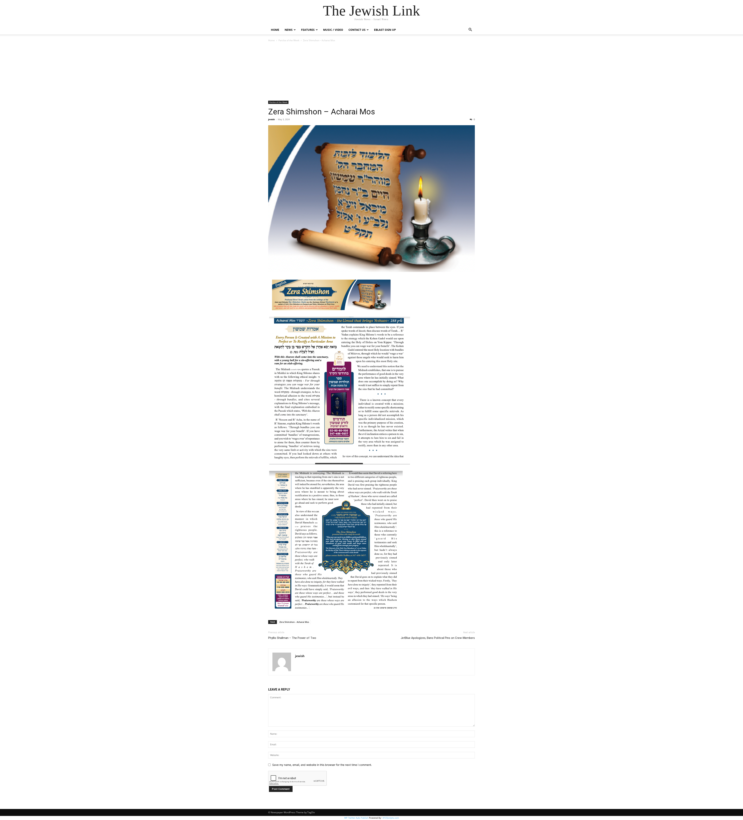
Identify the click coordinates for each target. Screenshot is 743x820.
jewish (271, 119)
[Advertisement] (371, 72)
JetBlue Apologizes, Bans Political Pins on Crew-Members (438, 638)
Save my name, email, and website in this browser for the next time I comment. (322, 764)
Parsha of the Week (288, 40)
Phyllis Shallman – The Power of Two (292, 638)
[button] (470, 30)
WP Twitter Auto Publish (356, 818)
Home (275, 30)
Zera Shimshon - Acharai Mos (294, 621)
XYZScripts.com (391, 818)
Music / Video (333, 30)
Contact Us (357, 30)
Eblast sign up (385, 30)
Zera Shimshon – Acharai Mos (321, 111)
